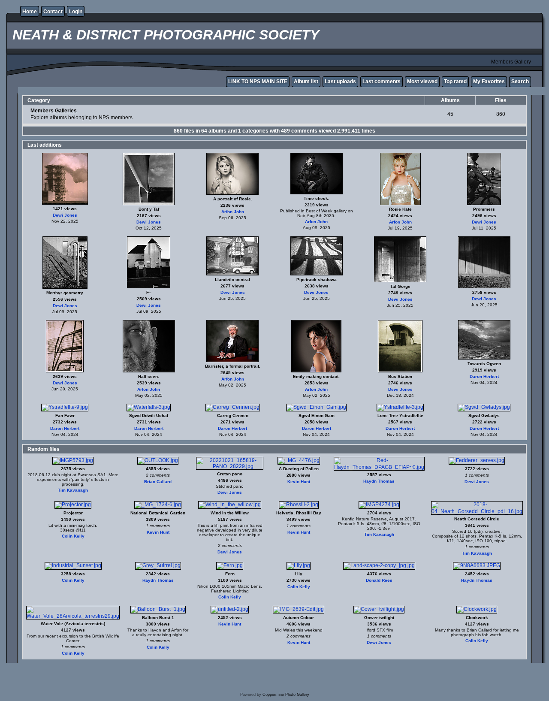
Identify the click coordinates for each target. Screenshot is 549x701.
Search (520, 82)
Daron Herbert (484, 376)
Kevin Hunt (298, 481)
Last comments (381, 82)
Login (75, 12)
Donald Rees (379, 580)
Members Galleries (53, 111)
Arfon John (232, 211)
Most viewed (422, 82)
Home (29, 12)
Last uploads (340, 82)
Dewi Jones (65, 215)
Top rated (455, 82)
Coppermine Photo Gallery (285, 694)
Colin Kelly (73, 536)
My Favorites (489, 82)
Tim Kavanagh (73, 490)
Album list (306, 82)
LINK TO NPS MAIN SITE (257, 82)
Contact (53, 12)
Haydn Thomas (379, 481)
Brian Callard (158, 481)
